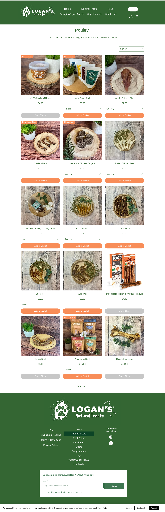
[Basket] (137, 16)
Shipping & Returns (51, 435)
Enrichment (79, 442)
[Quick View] (124, 75)
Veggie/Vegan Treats (78, 460)
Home (79, 429)
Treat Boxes (79, 438)
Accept (154, 508)
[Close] (161, 508)
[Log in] (130, 16)
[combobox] (131, 49)
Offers (79, 447)
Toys (78, 455)
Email (45, 481)
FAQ (51, 430)
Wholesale (78, 464)
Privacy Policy (50, 445)
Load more (82, 386)
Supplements (79, 451)
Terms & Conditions (51, 440)
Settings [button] (129, 508)
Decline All (141, 508)
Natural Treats (79, 433)
